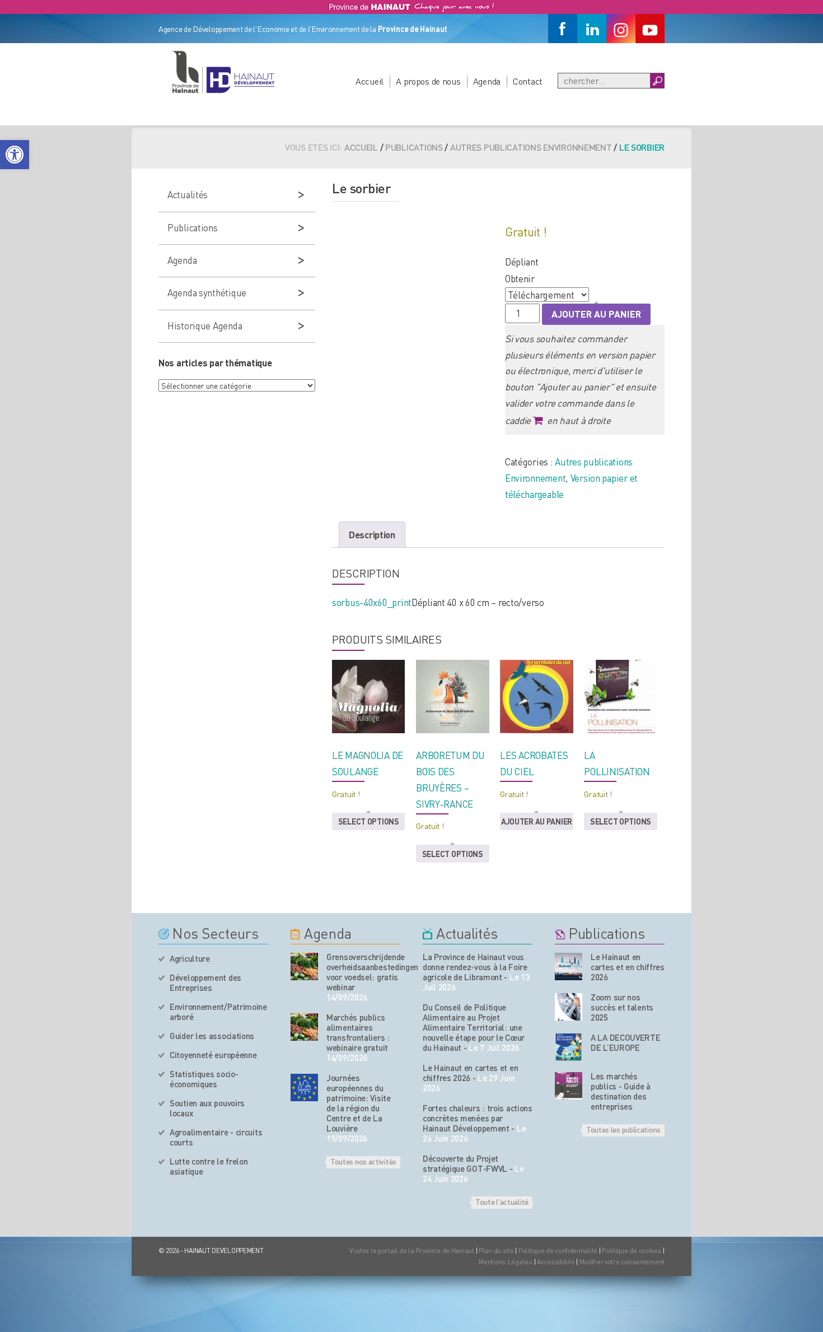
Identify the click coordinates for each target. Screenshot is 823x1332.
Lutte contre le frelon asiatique (208, 1166)
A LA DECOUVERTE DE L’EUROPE (626, 1042)
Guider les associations (212, 1035)
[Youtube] (650, 28)
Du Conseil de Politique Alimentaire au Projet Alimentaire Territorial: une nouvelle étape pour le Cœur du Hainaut (474, 1027)
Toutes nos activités (363, 1161)
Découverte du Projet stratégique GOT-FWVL (465, 1163)
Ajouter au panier (596, 314)
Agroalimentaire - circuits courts (216, 1137)
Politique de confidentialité (558, 1250)
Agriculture (190, 958)
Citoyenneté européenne (213, 1054)
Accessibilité (555, 1262)
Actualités (187, 194)
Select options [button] (368, 821)
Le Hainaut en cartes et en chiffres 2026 (470, 1072)
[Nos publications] (568, 966)
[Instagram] (620, 28)
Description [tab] (372, 534)
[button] (14, 154)
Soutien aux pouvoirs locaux (207, 1108)
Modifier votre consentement (622, 1262)
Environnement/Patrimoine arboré (218, 1011)
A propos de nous (428, 81)
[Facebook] (562, 28)
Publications (414, 147)
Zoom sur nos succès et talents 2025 (622, 1007)
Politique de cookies (631, 1250)
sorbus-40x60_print (372, 602)
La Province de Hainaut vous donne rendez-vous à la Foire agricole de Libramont (475, 966)
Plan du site (496, 1250)
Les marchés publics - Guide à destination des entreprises (621, 1091)
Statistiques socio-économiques (204, 1078)
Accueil (370, 81)
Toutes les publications (623, 1129)
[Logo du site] (222, 72)
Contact (528, 81)
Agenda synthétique (206, 292)
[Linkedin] (591, 28)
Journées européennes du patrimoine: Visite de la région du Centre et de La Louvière (358, 1103)
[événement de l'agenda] (304, 966)
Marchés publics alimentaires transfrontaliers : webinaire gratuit (358, 1032)
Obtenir (520, 278)
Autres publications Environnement (531, 147)
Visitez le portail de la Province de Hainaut (411, 1250)
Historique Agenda (204, 325)
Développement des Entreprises (205, 982)
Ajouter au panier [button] (536, 821)
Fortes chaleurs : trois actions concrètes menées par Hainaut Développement (477, 1118)
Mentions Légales (505, 1262)
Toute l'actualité (502, 1201)
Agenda (487, 81)
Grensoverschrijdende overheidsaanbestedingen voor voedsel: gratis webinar (363, 972)
